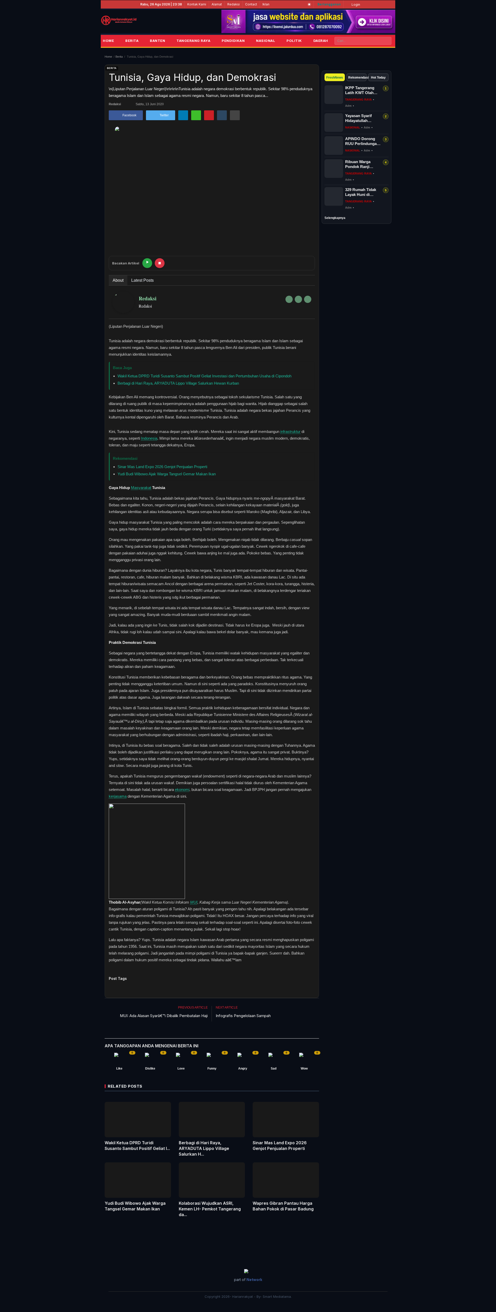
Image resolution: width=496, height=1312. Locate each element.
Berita (131, 41)
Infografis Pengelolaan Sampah (243, 1015)
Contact (251, 4)
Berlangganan (329, 4)
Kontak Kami (196, 4)
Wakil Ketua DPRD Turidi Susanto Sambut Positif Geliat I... (137, 1145)
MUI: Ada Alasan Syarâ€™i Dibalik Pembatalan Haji (164, 1015)
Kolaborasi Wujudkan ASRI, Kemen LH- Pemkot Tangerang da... (210, 1209)
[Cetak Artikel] (235, 115)
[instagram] (307, 299)
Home (108, 41)
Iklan (265, 4)
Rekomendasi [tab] (357, 77)
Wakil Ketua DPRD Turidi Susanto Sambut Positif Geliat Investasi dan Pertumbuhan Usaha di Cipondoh (204, 376)
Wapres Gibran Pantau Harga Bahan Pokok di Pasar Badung (283, 1206)
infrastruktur (290, 431)
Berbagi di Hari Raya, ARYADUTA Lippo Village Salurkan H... (204, 1148)
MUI (193, 902)
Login (355, 4)
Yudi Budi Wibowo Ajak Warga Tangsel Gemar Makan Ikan (167, 474)
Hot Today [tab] (378, 77)
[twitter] (298, 299)
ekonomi (182, 789)
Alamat (217, 4)
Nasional (265, 41)
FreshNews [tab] (334, 77)
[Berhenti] (160, 263)
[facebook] (289, 299)
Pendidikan (233, 41)
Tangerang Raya (193, 41)
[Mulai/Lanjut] (147, 263)
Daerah (320, 41)
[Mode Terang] (309, 4)
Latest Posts (142, 280)
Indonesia (149, 438)
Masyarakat (141, 487)
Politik (294, 41)
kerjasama (118, 796)
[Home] (119, 20)
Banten (157, 41)
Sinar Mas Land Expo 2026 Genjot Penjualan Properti (162, 466)
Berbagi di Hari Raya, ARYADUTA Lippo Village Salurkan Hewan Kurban (178, 383)
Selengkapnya (334, 218)
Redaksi (233, 4)
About (118, 280)
